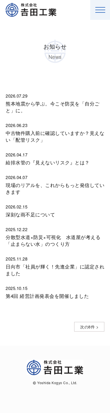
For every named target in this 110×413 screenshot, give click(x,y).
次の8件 (87, 327)
